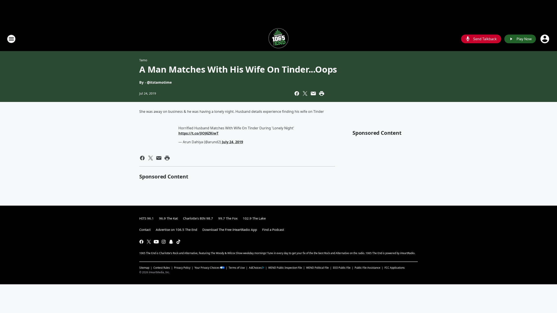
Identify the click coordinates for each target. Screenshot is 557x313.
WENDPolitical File (317, 268)
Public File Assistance (367, 268)
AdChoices (255, 268)
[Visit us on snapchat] (171, 241)
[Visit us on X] (148, 241)
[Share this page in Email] (313, 93)
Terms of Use (237, 268)
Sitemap (144, 268)
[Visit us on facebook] (141, 241)
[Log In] (545, 39)
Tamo (143, 60)
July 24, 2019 (232, 142)
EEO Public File (342, 268)
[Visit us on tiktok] (178, 241)
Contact (145, 229)
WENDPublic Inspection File (285, 267)
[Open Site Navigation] (11, 39)
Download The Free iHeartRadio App (229, 229)
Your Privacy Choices (207, 268)
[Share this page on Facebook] (297, 93)
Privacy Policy (182, 268)
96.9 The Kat (168, 218)
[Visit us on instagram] (163, 241)
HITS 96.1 (146, 218)
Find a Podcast (273, 229)
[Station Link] (278, 38)
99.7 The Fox (228, 218)
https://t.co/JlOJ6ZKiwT (198, 133)
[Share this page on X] (305, 93)
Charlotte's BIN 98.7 (198, 218)
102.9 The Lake (254, 218)
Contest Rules (161, 268)
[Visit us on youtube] (156, 241)
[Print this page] (322, 93)
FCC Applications (394, 267)
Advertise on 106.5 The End (176, 229)
